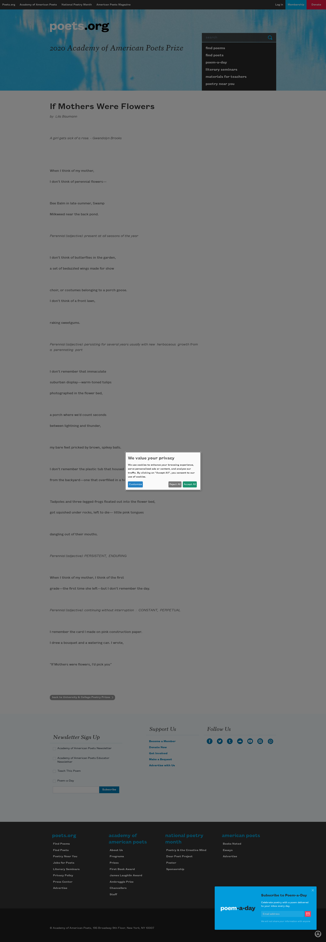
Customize (135, 484)
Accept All (190, 484)
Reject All (174, 484)
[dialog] (163, 471)
